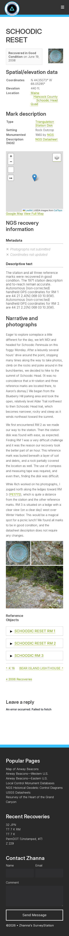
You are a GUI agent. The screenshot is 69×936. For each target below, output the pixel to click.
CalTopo (58, 210)
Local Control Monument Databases (30, 783)
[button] (34, 177)
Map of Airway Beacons (22, 769)
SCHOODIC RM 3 (28, 655)
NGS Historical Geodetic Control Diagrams (34, 788)
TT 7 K (10, 834)
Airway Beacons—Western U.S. (27, 773)
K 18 (12, 668)
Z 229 (10, 843)
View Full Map (34, 213)
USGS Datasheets (18, 792)
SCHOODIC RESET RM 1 (34, 631)
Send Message (34, 915)
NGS (50, 135)
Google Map (14, 213)
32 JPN (11, 825)
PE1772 (15, 494)
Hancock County (45, 96)
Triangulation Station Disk (44, 123)
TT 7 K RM (13, 829)
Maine (35, 93)
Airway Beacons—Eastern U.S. (26, 778)
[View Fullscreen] (11, 169)
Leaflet (28, 210)
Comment (12, 882)
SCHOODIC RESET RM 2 (35, 643)
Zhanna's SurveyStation (36, 925)
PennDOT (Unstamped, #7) (24, 839)
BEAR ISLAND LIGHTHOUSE (39, 668)
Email (38, 865)
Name (10, 865)
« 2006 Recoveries (19, 679)
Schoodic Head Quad (44, 102)
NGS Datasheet (46, 139)
